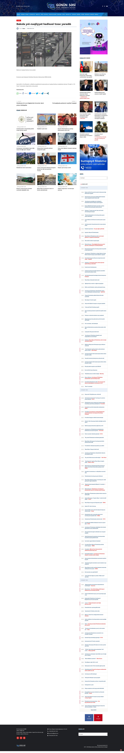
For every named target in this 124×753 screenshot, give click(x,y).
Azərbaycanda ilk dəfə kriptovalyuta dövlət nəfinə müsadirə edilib (95, 354)
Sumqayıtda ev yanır (89, 684)
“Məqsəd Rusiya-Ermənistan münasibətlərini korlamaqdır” (94, 585)
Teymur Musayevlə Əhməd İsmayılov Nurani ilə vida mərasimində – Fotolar (46, 169)
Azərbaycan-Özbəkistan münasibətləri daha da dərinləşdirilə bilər (95, 453)
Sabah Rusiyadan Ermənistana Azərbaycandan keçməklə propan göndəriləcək (95, 537)
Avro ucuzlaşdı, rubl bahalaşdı (91, 323)
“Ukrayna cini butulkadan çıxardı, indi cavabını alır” (95, 629)
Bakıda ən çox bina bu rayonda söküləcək (100, 74)
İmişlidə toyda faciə (42, 128)
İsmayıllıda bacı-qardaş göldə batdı (92, 607)
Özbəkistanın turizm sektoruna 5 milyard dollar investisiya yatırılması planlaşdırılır (95, 403)
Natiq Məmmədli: (95, 670)
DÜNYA (42, 14)
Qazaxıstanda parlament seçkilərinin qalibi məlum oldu (95, 311)
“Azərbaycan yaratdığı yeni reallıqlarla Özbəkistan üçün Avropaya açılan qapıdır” (94, 202)
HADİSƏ (82, 14)
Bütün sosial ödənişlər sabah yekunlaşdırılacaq (95, 287)
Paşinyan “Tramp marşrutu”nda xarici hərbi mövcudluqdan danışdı (94, 211)
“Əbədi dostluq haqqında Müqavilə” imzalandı (95, 485)
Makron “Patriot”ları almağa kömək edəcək (94, 615)
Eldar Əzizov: (94, 590)
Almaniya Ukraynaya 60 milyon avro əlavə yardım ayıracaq (95, 645)
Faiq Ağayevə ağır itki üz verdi (91, 662)
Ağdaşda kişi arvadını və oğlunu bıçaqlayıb (94, 283)
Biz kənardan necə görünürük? (91, 572)
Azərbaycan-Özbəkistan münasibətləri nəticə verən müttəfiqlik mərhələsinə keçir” (95, 291)
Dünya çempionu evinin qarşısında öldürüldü (94, 688)
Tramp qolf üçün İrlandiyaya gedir (92, 307)
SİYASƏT (27, 14)
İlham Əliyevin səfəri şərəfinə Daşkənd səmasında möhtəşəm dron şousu (95, 568)
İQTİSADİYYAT (32, 14)
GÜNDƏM (23, 14)
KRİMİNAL (78, 14)
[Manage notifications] (121, 750)
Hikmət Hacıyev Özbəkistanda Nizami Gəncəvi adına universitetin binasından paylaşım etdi (95, 467)
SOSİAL (63, 14)
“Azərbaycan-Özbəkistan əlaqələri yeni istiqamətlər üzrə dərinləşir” (93, 336)
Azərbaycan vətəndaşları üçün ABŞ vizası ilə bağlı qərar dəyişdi (95, 654)
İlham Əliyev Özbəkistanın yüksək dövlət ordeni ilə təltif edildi (95, 494)
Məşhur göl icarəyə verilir (64, 167)
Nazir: (95, 624)
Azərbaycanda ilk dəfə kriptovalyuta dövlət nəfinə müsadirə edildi (95, 362)
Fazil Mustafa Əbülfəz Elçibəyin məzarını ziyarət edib (95, 523)
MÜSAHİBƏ (59, 14)
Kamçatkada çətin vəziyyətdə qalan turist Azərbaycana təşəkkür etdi (94, 515)
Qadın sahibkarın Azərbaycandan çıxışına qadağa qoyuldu (95, 620)
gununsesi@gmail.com (53, 733)
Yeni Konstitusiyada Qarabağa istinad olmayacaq (95, 276)
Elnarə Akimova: (93, 378)
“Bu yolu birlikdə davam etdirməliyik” (95, 457)
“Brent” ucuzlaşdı (88, 386)
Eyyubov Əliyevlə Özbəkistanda (91, 232)
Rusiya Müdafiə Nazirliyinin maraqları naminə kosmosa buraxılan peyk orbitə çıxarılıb (94, 206)
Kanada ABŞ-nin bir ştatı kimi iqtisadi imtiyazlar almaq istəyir (95, 510)
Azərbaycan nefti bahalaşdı (91, 673)
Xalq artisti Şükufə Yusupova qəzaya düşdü (94, 697)
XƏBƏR (18, 20)
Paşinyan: (94, 263)
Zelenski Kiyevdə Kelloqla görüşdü (94, 637)
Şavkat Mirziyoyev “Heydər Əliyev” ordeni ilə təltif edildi (95, 499)
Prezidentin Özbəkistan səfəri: (95, 382)
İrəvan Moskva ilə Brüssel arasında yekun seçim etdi (95, 220)
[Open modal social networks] (48, 93)
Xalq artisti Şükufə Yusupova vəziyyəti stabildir (95, 303)
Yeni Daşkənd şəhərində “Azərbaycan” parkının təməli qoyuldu (95, 398)
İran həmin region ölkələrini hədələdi (92, 540)
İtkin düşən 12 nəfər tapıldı (90, 299)
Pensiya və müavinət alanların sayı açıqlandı (94, 315)
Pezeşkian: (93, 550)
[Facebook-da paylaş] (24, 93)
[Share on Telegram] (43, 93)
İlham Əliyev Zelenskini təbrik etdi (92, 279)
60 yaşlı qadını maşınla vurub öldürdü (93, 366)
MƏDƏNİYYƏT (68, 14)
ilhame (24, 28)
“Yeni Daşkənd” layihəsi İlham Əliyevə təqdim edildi (94, 462)
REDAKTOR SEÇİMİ (52, 14)
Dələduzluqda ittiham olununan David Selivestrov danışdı (85, 95)
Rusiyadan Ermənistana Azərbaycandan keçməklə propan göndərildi (95, 249)
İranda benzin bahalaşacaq (90, 267)
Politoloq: (95, 340)
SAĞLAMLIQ (87, 14)
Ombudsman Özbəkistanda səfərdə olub (95, 519)
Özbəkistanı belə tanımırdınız (23, 167)
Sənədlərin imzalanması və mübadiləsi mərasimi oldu (95, 472)
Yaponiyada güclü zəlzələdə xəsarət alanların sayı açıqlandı (95, 563)
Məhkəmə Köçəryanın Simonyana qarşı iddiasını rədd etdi (95, 345)
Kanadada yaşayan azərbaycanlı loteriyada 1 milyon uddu (86, 135)
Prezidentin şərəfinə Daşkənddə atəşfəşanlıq (95, 408)
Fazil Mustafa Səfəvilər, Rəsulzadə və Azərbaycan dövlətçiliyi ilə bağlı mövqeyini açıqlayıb (101, 116)
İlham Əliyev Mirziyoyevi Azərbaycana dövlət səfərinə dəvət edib (94, 442)
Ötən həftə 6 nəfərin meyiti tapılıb (92, 240)
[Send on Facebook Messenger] (32, 93)
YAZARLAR (74, 14)
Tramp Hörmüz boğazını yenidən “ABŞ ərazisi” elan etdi (95, 576)
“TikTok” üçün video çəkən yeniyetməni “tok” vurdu (94, 650)
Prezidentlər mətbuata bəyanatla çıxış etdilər (94, 445)
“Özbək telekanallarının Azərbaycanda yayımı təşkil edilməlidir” (94, 216)
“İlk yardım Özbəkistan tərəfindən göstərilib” (94, 437)
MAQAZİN (92, 14)
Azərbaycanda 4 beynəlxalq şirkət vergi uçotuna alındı (95, 225)
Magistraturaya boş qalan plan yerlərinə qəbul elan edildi (95, 319)
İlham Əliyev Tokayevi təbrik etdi (92, 449)
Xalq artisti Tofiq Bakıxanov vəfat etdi (93, 394)
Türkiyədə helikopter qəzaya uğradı (92, 677)
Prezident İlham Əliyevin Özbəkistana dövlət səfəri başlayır (94, 545)
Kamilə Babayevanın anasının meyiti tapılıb (100, 93)
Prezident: (94, 413)
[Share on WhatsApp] (18, 93)
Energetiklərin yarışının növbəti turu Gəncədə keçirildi (94, 692)
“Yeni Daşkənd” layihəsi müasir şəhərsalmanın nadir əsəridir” (95, 350)
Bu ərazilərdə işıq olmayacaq (91, 370)
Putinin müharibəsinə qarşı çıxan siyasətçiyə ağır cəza (95, 594)
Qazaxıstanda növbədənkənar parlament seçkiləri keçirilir (95, 559)
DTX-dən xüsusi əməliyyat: (100, 136)
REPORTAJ (46, 14)
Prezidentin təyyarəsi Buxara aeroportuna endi (95, 258)
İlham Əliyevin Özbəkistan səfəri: (94, 237)
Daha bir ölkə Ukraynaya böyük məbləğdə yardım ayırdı (95, 422)
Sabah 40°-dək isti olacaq (90, 506)
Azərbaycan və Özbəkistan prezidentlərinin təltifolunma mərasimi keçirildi (94, 430)
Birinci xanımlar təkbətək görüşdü (94, 433)
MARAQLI (96, 14)
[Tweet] (38, 93)
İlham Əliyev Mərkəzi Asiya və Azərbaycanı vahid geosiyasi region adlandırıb (95, 480)
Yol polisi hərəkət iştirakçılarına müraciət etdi (94, 358)
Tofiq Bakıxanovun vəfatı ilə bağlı (94, 373)
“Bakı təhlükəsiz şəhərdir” (93, 658)
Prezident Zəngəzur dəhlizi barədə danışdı (94, 417)
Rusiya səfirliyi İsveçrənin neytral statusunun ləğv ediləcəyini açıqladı (95, 193)
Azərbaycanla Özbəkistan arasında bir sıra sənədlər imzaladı (94, 633)
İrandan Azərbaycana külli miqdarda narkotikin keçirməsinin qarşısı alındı (95, 271)
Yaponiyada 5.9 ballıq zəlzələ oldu (92, 611)
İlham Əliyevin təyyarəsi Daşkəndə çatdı (95, 502)
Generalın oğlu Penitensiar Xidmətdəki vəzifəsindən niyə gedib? (86, 75)
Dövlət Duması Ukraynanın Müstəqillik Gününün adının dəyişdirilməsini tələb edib (95, 197)
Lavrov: (93, 603)
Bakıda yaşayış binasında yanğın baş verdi (94, 425)
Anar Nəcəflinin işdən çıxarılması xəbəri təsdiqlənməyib (85, 116)
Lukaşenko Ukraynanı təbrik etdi (92, 331)
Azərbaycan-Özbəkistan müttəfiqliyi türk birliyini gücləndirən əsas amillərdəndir (95, 528)
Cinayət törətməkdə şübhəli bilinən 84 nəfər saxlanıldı (94, 296)
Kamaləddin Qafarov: (95, 554)
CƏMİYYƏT (38, 14)
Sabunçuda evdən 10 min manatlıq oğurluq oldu (95, 665)
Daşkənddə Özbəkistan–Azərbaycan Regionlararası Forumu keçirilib (92, 599)
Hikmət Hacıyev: (95, 245)
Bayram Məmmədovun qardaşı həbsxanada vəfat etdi (95, 328)
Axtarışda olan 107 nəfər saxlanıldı (92, 641)
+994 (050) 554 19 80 (53, 731)
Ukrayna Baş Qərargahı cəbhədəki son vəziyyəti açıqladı (95, 532)
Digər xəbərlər (93, 709)
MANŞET (18, 14)
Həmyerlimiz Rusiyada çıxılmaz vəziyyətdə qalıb (95, 681)
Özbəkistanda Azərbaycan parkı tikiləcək (94, 476)
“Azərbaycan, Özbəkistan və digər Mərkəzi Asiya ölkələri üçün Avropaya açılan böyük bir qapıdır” (95, 254)
